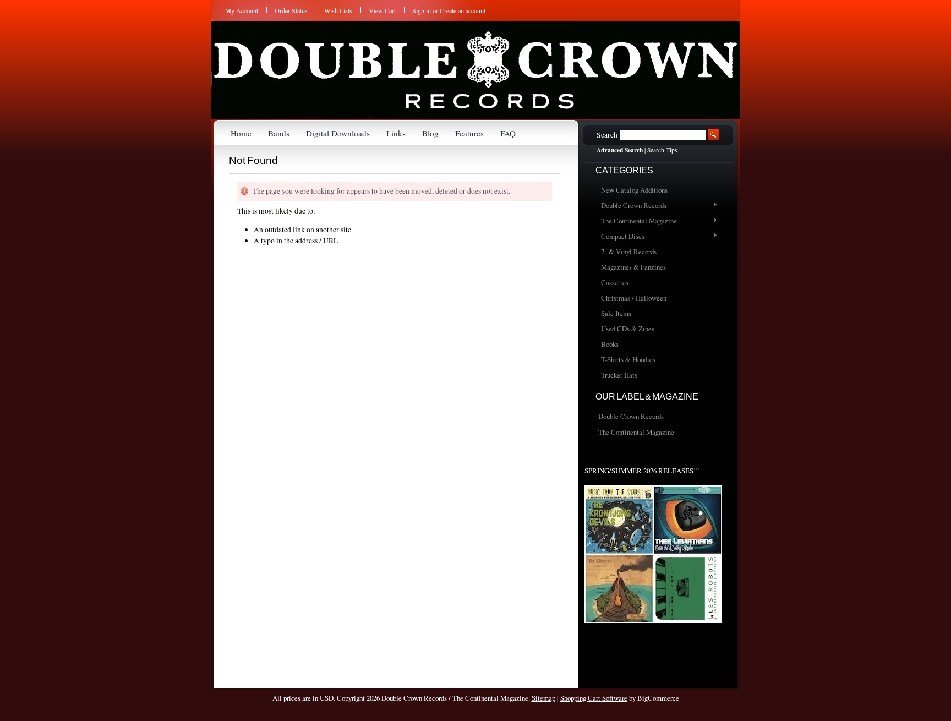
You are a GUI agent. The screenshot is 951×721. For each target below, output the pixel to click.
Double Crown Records (630, 205)
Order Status (291, 10)
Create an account (462, 10)
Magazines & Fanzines (633, 267)
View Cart (382, 10)
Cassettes (614, 282)
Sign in (421, 10)
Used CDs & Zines (627, 329)
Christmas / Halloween (633, 298)
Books (610, 344)
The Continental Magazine (636, 221)
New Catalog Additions (634, 190)
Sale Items (616, 313)
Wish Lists (338, 10)
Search (607, 135)
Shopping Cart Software (593, 698)
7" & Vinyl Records (629, 251)
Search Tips (662, 150)
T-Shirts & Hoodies (628, 359)
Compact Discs (619, 236)
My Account (241, 10)
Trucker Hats (619, 375)
